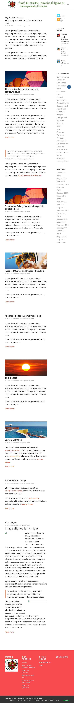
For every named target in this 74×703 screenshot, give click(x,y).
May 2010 (60, 239)
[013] (26, 367)
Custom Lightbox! (13, 439)
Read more (9, 137)
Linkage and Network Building (62, 120)
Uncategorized (24, 26)
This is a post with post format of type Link (23, 21)
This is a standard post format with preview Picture (22, 90)
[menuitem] (12, 700)
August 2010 (62, 236)
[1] (26, 429)
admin (32, 26)
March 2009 (61, 242)
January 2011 (62, 228)
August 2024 (62, 178)
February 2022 (63, 210)
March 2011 (61, 222)
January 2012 (62, 219)
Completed (61, 83)
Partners (60, 135)
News (59, 126)
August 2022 (62, 202)
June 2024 (61, 181)
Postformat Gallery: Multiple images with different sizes (25, 207)
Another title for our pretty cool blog (23, 315)
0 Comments (14, 26)
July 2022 (60, 204)
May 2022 (60, 207)
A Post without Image (15, 480)
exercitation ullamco (13, 450)
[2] (26, 79)
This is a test (11, 377)
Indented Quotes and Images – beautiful (24, 271)
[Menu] (68, 4)
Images (22, 211)
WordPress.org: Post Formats (30, 175)
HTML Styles (11, 522)
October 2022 (62, 193)
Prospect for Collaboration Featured (62, 144)
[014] (26, 261)
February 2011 (63, 225)
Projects (60, 138)
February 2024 (63, 184)
